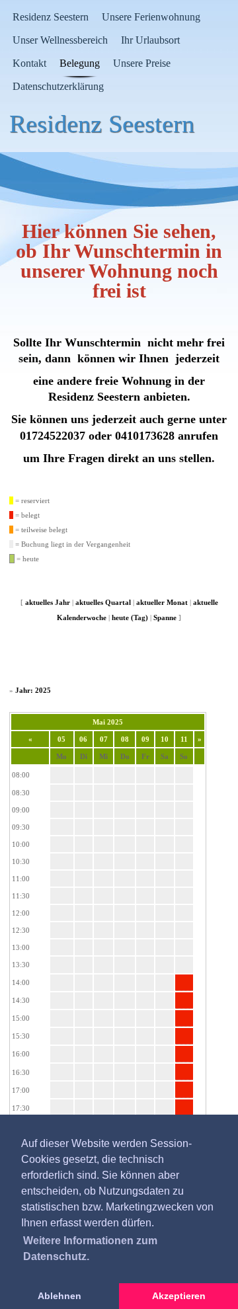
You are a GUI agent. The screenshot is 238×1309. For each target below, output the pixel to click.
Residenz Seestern (51, 16)
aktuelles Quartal (103, 602)
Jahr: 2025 (33, 690)
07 (104, 739)
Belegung (80, 63)
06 (83, 739)
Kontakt (29, 63)
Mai (99, 722)
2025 (115, 722)
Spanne (165, 617)
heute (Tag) (130, 617)
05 (61, 739)
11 (184, 739)
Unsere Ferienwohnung (151, 16)
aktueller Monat (162, 602)
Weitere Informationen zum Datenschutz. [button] (90, 1248)
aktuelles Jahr (47, 602)
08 (125, 739)
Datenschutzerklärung (58, 86)
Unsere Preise (142, 63)
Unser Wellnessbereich (60, 40)
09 (145, 739)
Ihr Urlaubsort (150, 40)
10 (165, 739)
